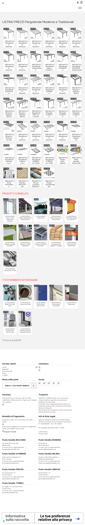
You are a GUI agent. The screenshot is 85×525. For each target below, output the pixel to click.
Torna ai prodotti (11, 340)
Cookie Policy (43, 432)
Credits (62, 428)
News (4, 373)
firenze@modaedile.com (10, 463)
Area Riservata (7, 371)
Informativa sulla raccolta (17, 518)
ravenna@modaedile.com (47, 449)
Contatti (4, 375)
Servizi (4, 367)
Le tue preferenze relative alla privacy (55, 518)
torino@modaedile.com (10, 492)
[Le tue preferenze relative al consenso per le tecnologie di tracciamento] (4, 521)
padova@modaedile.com (10, 479)
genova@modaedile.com (47, 479)
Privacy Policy (43, 434)
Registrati (5, 369)
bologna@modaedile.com (10, 449)
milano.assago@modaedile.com (49, 463)
